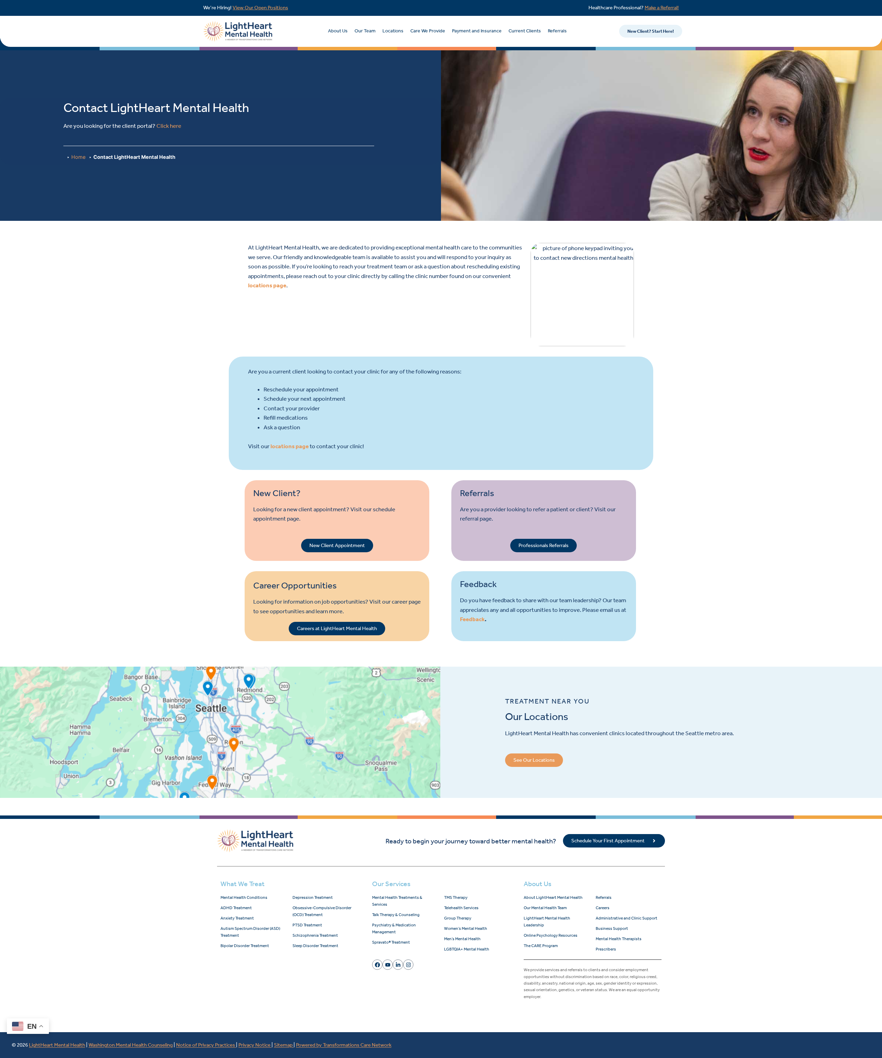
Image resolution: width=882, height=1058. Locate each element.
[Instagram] (408, 964)
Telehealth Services (461, 907)
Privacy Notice (254, 1045)
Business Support (612, 928)
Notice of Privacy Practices (206, 1045)
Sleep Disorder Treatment (315, 945)
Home (78, 157)
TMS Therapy (456, 897)
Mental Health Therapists (619, 938)
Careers (602, 907)
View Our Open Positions (260, 7)
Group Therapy (457, 918)
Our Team (365, 31)
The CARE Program (541, 945)
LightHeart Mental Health (57, 1045)
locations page (267, 285)
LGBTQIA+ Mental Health (466, 949)
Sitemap (284, 1045)
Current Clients (525, 31)
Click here (168, 125)
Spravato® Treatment (391, 942)
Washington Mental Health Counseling (131, 1045)
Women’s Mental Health (465, 928)
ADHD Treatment (236, 907)
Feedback (472, 619)
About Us (338, 31)
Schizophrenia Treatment (315, 935)
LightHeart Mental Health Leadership (547, 921)
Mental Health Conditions (243, 897)
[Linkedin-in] (398, 964)
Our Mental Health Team (545, 907)
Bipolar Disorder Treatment (244, 945)
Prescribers (606, 949)
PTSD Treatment (307, 925)
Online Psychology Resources (550, 935)
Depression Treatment (313, 897)
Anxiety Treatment (237, 918)
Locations (392, 31)
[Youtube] (387, 964)
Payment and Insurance (477, 31)
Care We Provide (427, 31)
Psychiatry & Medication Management (394, 928)
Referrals (557, 31)
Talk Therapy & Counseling (396, 914)
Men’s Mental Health (462, 938)
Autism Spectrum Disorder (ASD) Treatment (250, 932)
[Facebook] (377, 964)
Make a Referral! (662, 7)
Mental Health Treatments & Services (397, 901)
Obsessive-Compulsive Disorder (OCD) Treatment (322, 911)
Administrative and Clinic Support (626, 918)
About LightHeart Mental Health (553, 897)
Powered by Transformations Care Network (343, 1045)
